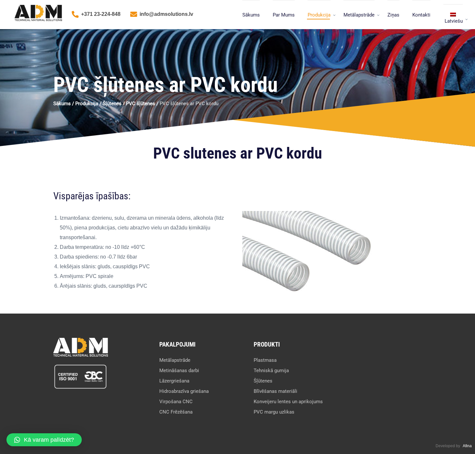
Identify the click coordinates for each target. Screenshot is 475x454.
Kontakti (421, 15)
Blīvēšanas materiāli (275, 391)
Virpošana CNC (176, 401)
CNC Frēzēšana (176, 412)
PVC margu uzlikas (274, 412)
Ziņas (393, 15)
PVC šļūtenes (140, 103)
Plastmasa (265, 360)
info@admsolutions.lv (166, 14)
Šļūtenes (112, 103)
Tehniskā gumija (271, 370)
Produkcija (319, 15)
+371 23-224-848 (101, 14)
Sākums (251, 15)
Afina (467, 446)
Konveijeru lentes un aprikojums (288, 401)
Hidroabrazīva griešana (184, 391)
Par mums (284, 15)
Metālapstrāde (359, 15)
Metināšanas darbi (179, 370)
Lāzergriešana (174, 381)
